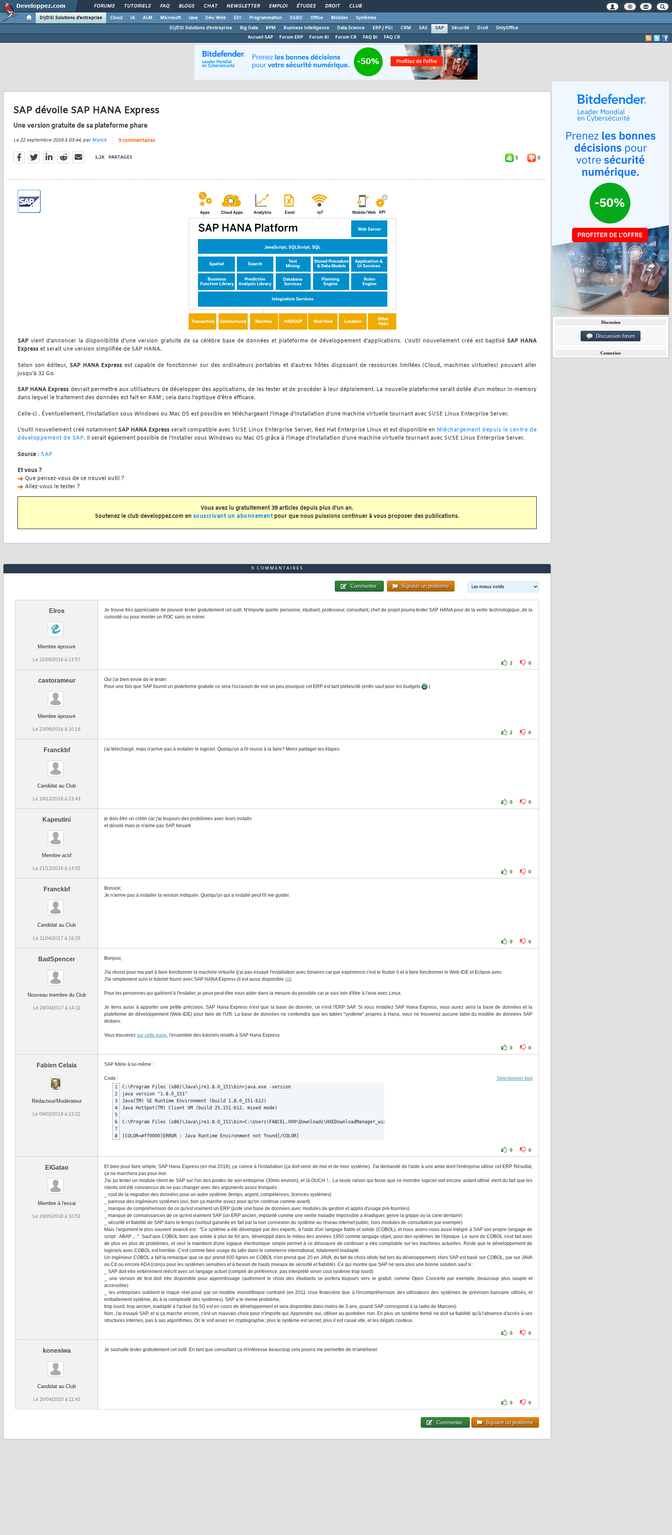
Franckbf (57, 750)
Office (316, 18)
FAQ (164, 6)
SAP (439, 28)
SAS (423, 28)
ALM (147, 18)
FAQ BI (370, 37)
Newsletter (243, 6)
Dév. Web (215, 18)
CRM (406, 28)
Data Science (351, 28)
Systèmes (366, 18)
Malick (99, 140)
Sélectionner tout (514, 1078)
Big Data (249, 28)
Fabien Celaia (57, 1065)
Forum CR (346, 37)
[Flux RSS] (649, 38)
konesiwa (57, 1350)
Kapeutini (56, 819)
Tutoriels (137, 6)
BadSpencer (56, 959)
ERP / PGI (383, 28)
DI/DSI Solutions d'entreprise (71, 18)
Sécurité (460, 28)
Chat (210, 6)
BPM (271, 28)
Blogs (186, 6)
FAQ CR (392, 37)
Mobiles (339, 18)
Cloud (116, 18)
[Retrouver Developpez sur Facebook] (665, 38)
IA (132, 18)
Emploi (278, 6)
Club (355, 6)
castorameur (56, 680)
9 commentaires (137, 141)
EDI (238, 18)
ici (287, 979)
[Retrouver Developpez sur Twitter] (657, 38)
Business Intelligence (306, 28)
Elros (57, 611)
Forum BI (319, 37)
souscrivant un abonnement (233, 516)
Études (306, 6)
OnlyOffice (507, 28)
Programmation (265, 18)
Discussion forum (614, 336)
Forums (104, 6)
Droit (332, 6)
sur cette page (152, 1035)
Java (193, 18)
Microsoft (170, 18)
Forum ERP (291, 37)
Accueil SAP (260, 37)
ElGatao (56, 1167)
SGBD (296, 18)
